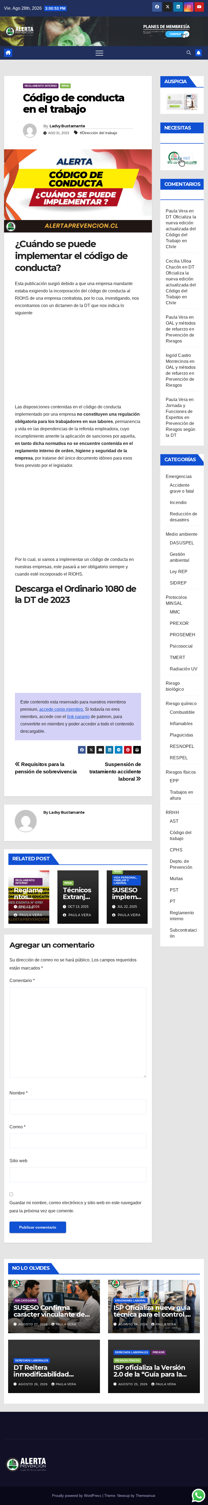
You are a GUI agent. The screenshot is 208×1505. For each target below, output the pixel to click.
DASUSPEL (182, 543)
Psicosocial (181, 646)
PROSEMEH (183, 634)
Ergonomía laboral (130, 1300)
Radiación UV (183, 669)
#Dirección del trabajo (98, 133)
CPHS (176, 850)
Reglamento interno (41, 85)
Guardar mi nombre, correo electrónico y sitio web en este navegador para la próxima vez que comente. (75, 1206)
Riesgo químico (181, 703)
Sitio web (18, 1160)
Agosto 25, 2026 (133, 1384)
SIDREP (178, 583)
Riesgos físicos (181, 772)
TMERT (177, 657)
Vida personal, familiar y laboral (125, 880)
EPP (174, 781)
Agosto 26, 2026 (133, 1324)
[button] (189, 52)
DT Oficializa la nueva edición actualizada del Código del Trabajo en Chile (181, 285)
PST (174, 890)
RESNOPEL (182, 746)
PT (173, 901)
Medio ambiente (181, 534)
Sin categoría (26, 1300)
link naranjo (78, 716)
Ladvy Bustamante (67, 126)
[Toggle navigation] (99, 52)
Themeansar (145, 1496)
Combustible (182, 712)
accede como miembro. (61, 709)
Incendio (178, 502)
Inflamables (181, 723)
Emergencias (179, 476)
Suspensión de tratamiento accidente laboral (115, 771)
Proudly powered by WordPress (77, 1496)
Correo (17, 1127)
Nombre (18, 1093)
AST (174, 821)
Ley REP (178, 571)
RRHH (65, 85)
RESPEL (179, 757)
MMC (175, 612)
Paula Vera (30, 915)
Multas (176, 878)
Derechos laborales (31, 1360)
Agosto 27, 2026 (33, 1324)
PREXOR (179, 623)
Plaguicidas (181, 735)
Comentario (22, 980)
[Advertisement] (78, 360)
